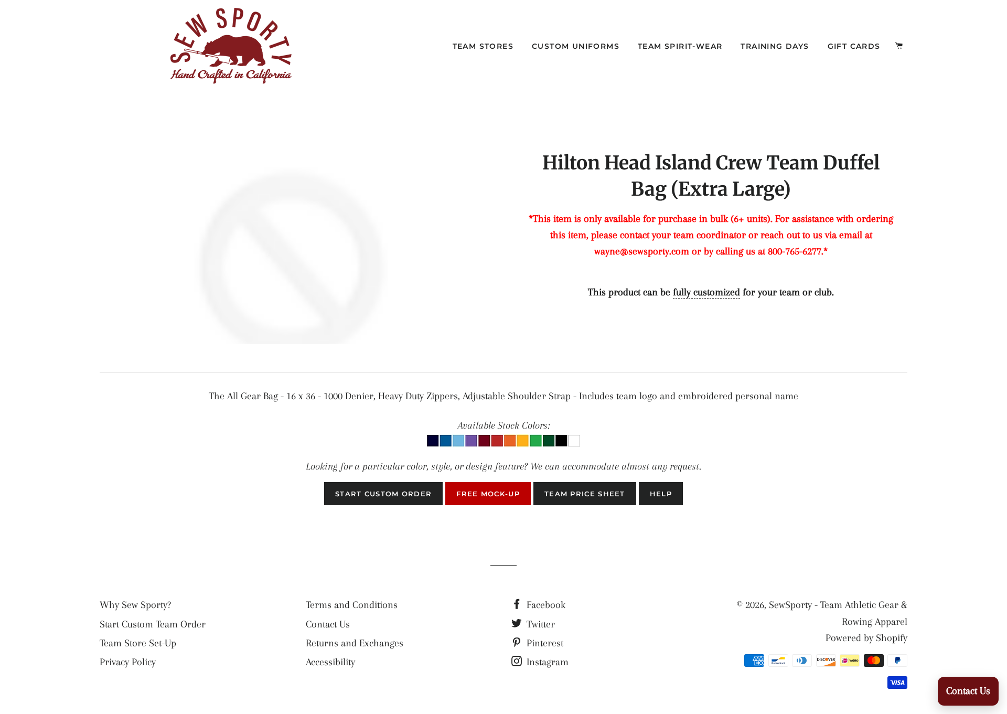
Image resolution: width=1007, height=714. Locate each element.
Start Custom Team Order (153, 624)
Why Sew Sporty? (135, 605)
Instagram (546, 662)
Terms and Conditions (352, 605)
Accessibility (330, 662)
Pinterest (543, 643)
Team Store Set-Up (138, 643)
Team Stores (483, 46)
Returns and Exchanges (354, 643)
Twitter (539, 624)
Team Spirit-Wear (680, 46)
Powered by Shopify (866, 638)
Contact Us (328, 624)
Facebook (544, 605)
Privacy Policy (128, 662)
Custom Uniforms (575, 46)
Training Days (775, 46)
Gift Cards (854, 46)
